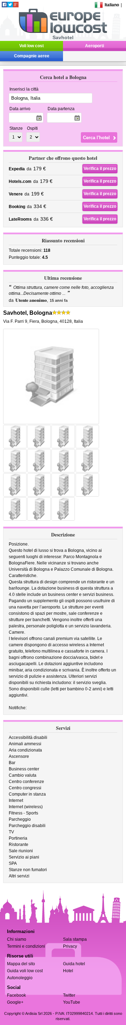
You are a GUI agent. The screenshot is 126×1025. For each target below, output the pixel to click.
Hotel (68, 970)
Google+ (15, 1002)
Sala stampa (75, 939)
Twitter (69, 995)
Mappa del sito (21, 963)
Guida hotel (74, 963)
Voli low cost (31, 45)
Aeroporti (94, 45)
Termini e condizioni (26, 946)
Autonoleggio (20, 977)
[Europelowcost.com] (63, 31)
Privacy (70, 946)
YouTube (71, 1002)
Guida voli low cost (25, 970)
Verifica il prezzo (100, 168)
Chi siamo (16, 939)
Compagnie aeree (31, 56)
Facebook (16, 995)
